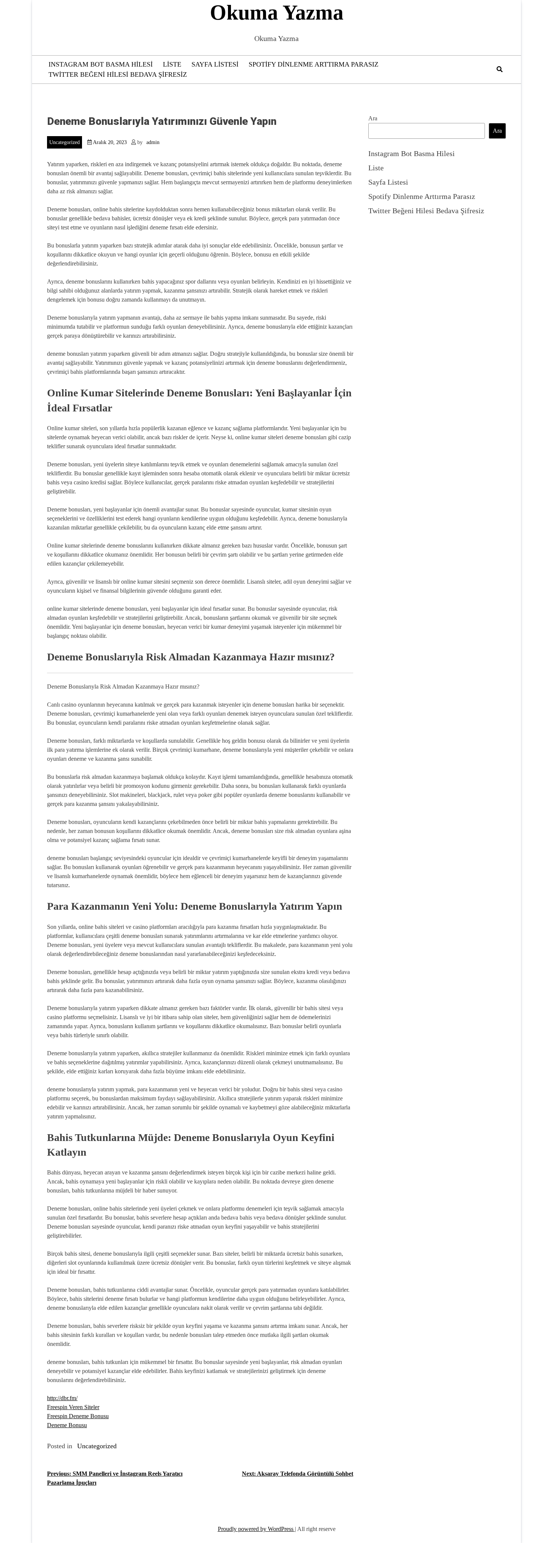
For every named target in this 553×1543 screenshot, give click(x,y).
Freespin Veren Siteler (73, 1407)
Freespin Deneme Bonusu (78, 1416)
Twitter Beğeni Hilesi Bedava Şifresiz (118, 74)
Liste (172, 64)
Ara (372, 118)
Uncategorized (64, 142)
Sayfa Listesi (215, 64)
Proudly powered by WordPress (256, 1529)
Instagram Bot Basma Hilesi (101, 64)
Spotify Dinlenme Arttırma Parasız (313, 64)
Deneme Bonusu (67, 1425)
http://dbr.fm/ (62, 1398)
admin (153, 142)
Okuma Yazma (276, 12)
